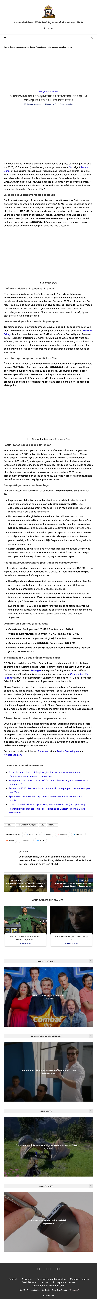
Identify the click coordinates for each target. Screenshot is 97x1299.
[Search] (92, 38)
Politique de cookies (64, 1282)
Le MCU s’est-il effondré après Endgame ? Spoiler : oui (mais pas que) (47, 804)
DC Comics (9, 825)
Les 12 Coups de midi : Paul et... (48, 995)
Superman (44, 751)
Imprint (45, 1282)
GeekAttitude (29, 1282)
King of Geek (9, 47)
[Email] (52, 28)
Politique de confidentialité (51, 1279)
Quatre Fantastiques (67, 751)
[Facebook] (44, 28)
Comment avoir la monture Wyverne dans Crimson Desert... (48, 1145)
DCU (71, 167)
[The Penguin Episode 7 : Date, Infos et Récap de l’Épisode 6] (71, 920)
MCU (42, 825)
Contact (12, 1279)
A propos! (27, 1279)
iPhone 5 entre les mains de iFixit (48, 1220)
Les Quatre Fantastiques (27, 825)
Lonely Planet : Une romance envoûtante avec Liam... (48, 1070)
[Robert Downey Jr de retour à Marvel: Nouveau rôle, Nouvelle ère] (25, 920)
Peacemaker (77, 674)
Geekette (37, 104)
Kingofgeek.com (13, 755)
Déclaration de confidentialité (49, 1285)
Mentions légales (79, 1279)
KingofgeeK (74, 1290)
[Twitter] (48, 28)
